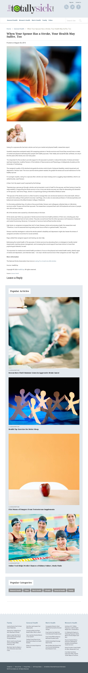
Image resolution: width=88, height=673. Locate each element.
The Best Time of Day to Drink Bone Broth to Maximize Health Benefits (33, 641)
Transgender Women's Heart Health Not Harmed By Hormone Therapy (53, 628)
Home (9, 29)
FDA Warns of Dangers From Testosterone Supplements (32, 509)
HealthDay (21, 269)
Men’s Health (36, 20)
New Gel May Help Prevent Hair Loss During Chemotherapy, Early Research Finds (53, 647)
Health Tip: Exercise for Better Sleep (24, 429)
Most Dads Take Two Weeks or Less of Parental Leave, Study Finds (14, 649)
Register (71, 2)
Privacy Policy (27, 666)
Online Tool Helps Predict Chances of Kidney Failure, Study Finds (35, 566)
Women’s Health (24, 20)
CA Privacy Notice (37, 666)
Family (44, 20)
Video (51, 20)
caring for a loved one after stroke (45, 261)
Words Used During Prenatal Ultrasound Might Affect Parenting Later (14, 643)
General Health (12, 20)
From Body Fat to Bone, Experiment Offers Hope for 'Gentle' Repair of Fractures (71, 653)
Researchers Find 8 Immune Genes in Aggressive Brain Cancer (34, 373)
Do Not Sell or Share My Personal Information (55, 666)
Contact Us (78, 2)
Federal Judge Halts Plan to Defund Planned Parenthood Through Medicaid (14, 637)
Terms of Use (18, 666)
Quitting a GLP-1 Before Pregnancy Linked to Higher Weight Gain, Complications (72, 628)
